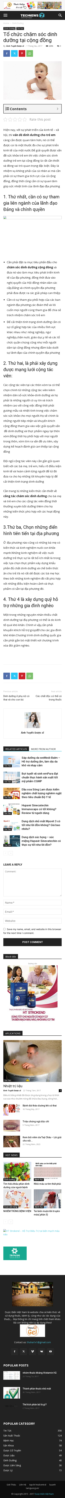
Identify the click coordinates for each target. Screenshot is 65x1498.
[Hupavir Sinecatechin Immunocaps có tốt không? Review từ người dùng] (11, 809)
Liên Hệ (22, 1484)
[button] (5, 15)
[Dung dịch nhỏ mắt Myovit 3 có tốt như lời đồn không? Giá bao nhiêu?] (11, 825)
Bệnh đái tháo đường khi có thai (40, 1105)
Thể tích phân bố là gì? (35, 1404)
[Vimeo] (32, 1351)
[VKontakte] (41, 1351)
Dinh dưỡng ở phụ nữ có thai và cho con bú (16, 698)
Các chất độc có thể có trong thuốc (49, 698)
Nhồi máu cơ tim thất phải (47, 1184)
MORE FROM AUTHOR (43, 749)
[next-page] (11, 853)
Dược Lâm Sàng (10, 1207)
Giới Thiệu (11, 1484)
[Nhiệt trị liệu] (32, 1061)
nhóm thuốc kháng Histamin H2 (39, 1372)
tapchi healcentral (37, 1484)
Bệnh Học (39, 1179)
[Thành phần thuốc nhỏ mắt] (11, 1393)
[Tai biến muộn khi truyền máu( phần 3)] (48, 1198)
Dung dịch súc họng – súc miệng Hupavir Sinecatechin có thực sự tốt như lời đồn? (41, 840)
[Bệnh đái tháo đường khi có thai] (11, 1110)
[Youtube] (50, 1351)
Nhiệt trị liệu (12, 1086)
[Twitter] (14, 53)
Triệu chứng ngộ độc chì (36, 1121)
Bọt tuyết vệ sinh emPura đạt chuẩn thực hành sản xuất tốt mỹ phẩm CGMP (40, 777)
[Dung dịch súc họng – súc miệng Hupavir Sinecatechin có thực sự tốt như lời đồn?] (11, 841)
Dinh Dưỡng (18, 23)
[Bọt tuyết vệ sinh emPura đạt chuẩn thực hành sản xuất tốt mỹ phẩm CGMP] (11, 777)
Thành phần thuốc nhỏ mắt (37, 1388)
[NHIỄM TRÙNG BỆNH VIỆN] (17, 1198)
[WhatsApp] (29, 53)
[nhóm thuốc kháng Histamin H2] (11, 1375)
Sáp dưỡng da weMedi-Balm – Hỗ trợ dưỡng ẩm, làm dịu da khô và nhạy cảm (41, 761)
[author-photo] (32, 728)
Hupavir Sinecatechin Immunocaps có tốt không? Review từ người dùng (39, 809)
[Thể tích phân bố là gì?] (11, 1407)
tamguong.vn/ (32, 1488)
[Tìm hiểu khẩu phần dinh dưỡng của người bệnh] (17, 1171)
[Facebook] (6, 53)
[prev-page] (5, 853)
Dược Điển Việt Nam (44, 1494)
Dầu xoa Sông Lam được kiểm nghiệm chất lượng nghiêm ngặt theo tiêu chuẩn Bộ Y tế (42, 793)
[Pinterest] (22, 53)
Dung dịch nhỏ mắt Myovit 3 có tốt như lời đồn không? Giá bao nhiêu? (41, 825)
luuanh (52, 1484)
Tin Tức (20, 28)
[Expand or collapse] (58, 109)
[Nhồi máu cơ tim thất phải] (48, 1171)
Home (6, 23)
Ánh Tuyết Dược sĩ (15, 46)
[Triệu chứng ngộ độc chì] (11, 1125)
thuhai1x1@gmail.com (39, 1342)
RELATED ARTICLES (16, 749)
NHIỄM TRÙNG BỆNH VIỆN (17, 1211)
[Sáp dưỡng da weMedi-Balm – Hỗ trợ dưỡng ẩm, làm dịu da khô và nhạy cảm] (11, 761)
